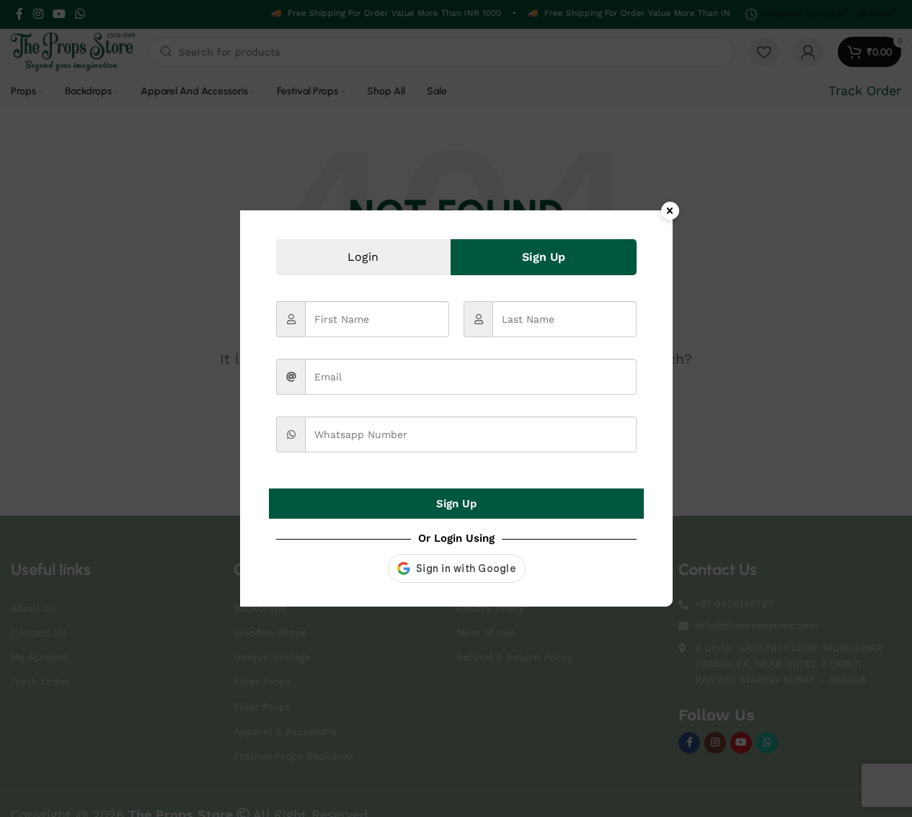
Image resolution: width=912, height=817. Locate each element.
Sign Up (456, 503)
